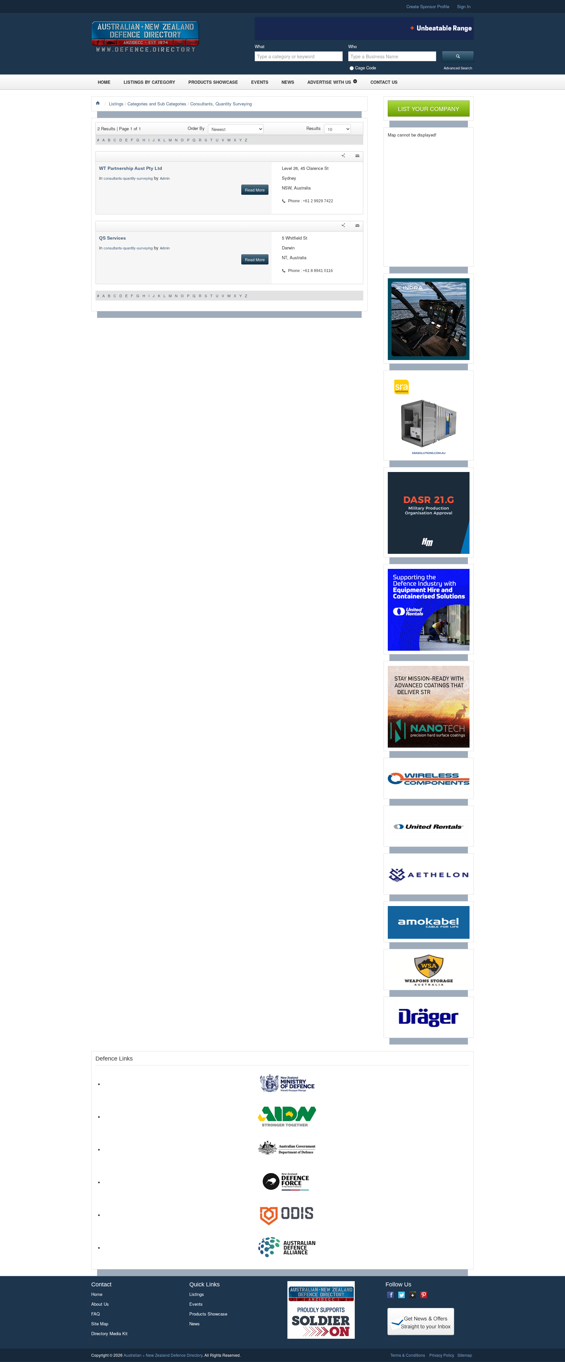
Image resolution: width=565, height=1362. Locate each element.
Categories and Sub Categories (157, 103)
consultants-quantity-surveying (128, 178)
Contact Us (384, 82)
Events (259, 82)
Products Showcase (213, 82)
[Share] (343, 156)
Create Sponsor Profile (427, 6)
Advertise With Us (329, 82)
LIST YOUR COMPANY (428, 108)
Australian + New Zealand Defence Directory (163, 1355)
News (288, 82)
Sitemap (464, 1355)
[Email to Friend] (357, 156)
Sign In (464, 6)
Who (352, 46)
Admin (165, 178)
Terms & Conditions (407, 1355)
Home (104, 82)
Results (313, 128)
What (260, 46)
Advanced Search (458, 67)
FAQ (95, 1314)
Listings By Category (149, 82)
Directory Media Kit (109, 1333)
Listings (116, 103)
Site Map (99, 1323)
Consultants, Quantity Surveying (221, 103)
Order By (196, 128)
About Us (100, 1304)
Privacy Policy (441, 1355)
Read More (255, 189)
